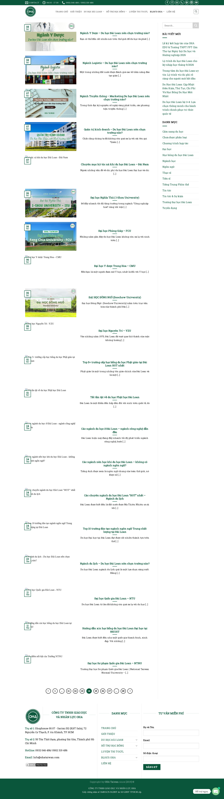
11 (69, 690)
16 (103, 690)
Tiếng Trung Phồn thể (175, 184)
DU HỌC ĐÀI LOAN (93, 11)
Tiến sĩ (166, 178)
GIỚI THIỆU (76, 11)
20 (123, 690)
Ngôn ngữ (168, 166)
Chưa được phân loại (174, 137)
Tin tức (166, 190)
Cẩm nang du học (172, 131)
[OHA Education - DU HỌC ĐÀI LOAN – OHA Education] (38, 11)
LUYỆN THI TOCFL (138, 11)
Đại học (166, 149)
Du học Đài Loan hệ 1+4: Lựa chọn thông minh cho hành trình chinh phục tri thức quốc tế (179, 107)
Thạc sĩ (166, 172)
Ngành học (169, 161)
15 (96, 690)
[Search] (196, 11)
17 (109, 690)
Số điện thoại (150, 753)
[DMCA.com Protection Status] (36, 764)
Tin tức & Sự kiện (172, 196)
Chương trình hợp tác (175, 143)
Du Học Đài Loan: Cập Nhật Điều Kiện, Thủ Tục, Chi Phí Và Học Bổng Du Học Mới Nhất (178, 90)
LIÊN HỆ (171, 11)
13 (82, 690)
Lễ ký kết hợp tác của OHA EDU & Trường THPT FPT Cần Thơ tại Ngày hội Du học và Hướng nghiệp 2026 (179, 49)
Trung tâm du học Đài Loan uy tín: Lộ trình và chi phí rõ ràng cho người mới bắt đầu (180, 74)
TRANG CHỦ (61, 11)
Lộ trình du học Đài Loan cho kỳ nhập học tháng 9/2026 (179, 62)
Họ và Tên (148, 727)
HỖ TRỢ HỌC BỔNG (115, 11)
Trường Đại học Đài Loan (177, 202)
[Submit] (196, 25)
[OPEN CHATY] (216, 791)
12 (75, 690)
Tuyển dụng (169, 208)
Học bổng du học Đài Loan (178, 155)
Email (146, 740)
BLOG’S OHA (156, 11)
